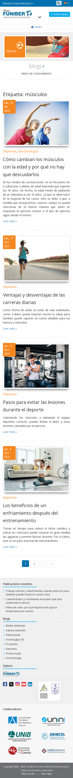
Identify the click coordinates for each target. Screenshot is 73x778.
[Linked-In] (30, 685)
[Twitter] (11, 685)
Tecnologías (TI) (15, 639)
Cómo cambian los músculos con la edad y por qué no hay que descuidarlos (33, 167)
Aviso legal (46, 773)
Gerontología (28, 151)
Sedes (38, 27)
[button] (66, 3)
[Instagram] (17, 685)
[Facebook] (5, 685)
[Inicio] (17, 13)
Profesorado (13, 653)
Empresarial (13, 635)
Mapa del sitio (28, 773)
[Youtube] (24, 685)
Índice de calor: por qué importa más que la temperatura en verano (31, 609)
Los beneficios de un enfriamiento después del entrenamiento (30, 513)
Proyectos (12, 644)
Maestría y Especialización (17, 3)
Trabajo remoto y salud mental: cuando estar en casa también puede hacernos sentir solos (37, 592)
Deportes (10, 151)
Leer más (9, 221)
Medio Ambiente (15, 625)
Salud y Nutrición (16, 630)
